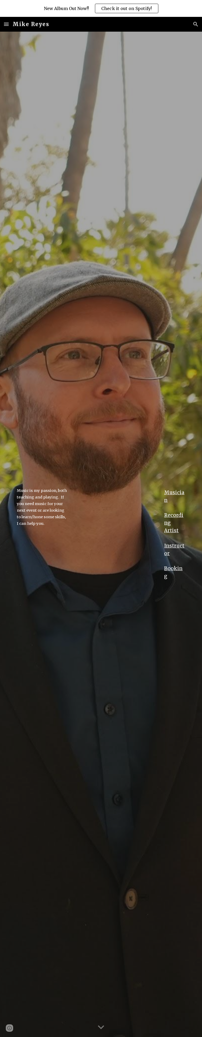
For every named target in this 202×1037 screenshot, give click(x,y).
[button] (6, 24)
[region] (101, 8)
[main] (42, 507)
